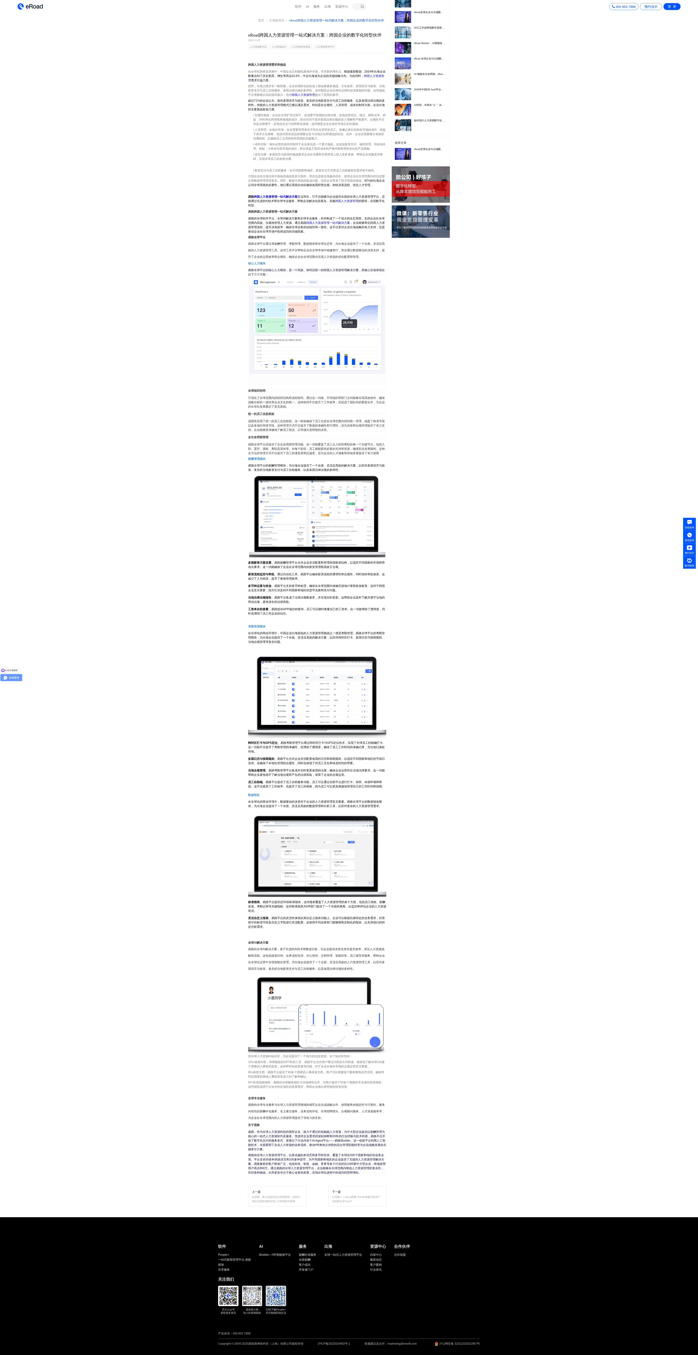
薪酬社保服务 (307, 1254)
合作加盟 (400, 1254)
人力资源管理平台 (325, 46)
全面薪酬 (304, 1259)
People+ (223, 1254)
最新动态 (376, 1259)
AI (307, 6)
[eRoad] (30, 3)
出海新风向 (276, 20)
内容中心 (376, 1254)
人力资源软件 (279, 46)
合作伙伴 (402, 1246)
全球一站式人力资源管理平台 (343, 1254)
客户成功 (304, 1264)
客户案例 (376, 1264)
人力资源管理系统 (300, 46)
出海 (327, 6)
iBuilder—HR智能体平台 (275, 1254)
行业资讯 (376, 1269)
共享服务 (224, 1269)
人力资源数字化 (258, 46)
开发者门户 (306, 1269)
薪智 (221, 1264)
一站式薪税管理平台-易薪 (234, 1259)
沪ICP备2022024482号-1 (334, 1343)
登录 (673, 6)
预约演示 (650, 7)
